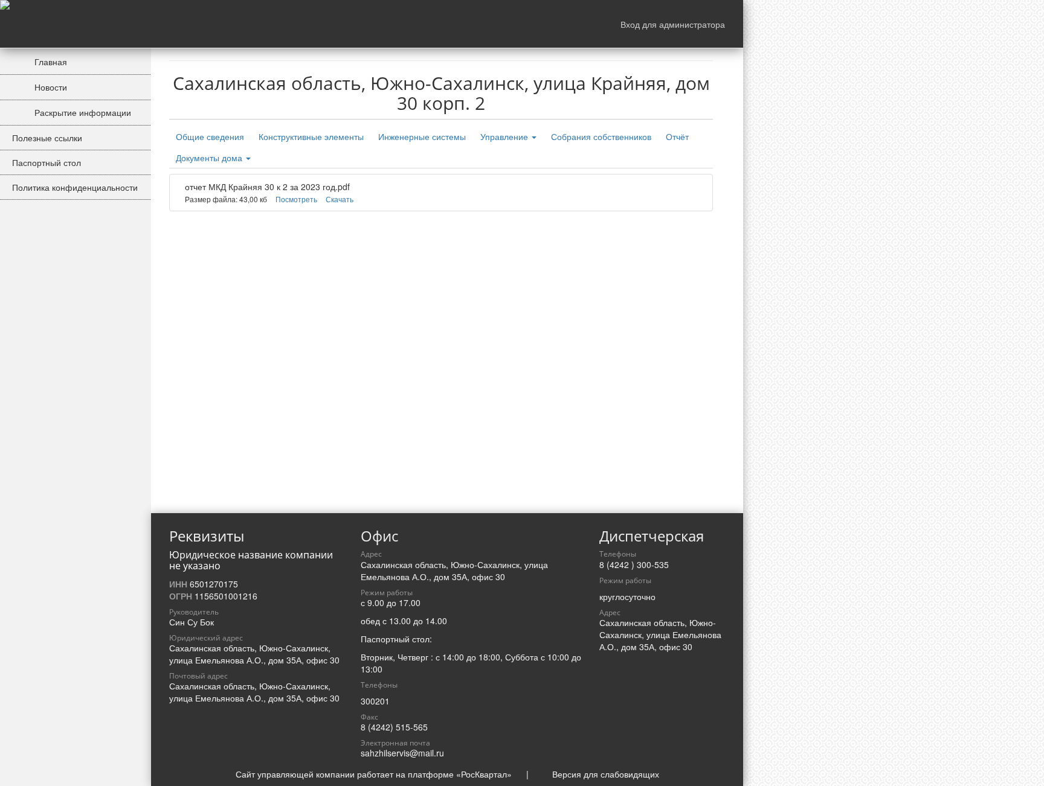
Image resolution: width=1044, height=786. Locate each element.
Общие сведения (210, 136)
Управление (505, 136)
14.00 (436, 621)
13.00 (400, 621)
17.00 (409, 602)
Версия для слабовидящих (605, 774)
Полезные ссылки (47, 138)
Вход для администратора (672, 24)
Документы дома (210, 158)
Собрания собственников (601, 136)
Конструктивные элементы (311, 136)
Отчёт (677, 136)
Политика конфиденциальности (75, 187)
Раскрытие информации (81, 112)
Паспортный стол (46, 162)
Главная (49, 62)
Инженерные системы (422, 136)
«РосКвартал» (484, 774)
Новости (49, 87)
